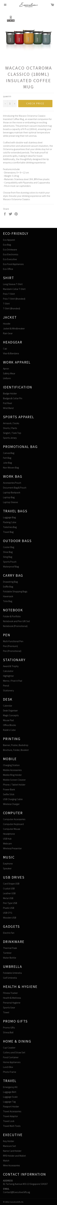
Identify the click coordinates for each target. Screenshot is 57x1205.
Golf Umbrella (10, 977)
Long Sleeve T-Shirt (13, 284)
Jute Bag (7, 462)
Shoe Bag (8, 552)
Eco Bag (7, 244)
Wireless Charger (11, 804)
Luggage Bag (9, 517)
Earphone (8, 863)
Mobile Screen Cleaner (14, 779)
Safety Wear (9, 373)
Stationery (8, 690)
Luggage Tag (9, 1101)
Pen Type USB (10, 903)
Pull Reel (7, 403)
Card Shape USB (11, 883)
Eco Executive (10, 259)
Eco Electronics (10, 254)
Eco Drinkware (10, 249)
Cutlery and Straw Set (14, 1052)
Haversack (8, 596)
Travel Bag (8, 532)
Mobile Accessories (12, 770)
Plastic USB (8, 908)
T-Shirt (6, 303)
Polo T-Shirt (9, 293)
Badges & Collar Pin (12, 398)
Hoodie (6, 323)
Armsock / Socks (11, 423)
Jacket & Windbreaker (14, 328)
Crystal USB (9, 888)
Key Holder (8, 1141)
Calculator (8, 671)
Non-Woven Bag (11, 467)
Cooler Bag (8, 547)
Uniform (7, 378)
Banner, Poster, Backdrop (15, 745)
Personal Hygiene (11, 1002)
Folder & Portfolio (12, 616)
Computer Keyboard (13, 824)
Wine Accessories (11, 1165)
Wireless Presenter (12, 848)
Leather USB (9, 893)
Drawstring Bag (10, 581)
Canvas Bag (8, 453)
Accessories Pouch (12, 482)
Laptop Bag (9, 497)
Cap (5, 348)
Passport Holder (11, 1106)
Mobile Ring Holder (12, 775)
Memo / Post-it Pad (12, 680)
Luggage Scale (10, 1096)
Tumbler (7, 952)
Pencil (6, 685)
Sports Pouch (9, 561)
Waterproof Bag (11, 566)
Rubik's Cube (9, 730)
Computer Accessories (14, 819)
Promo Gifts (9, 1027)
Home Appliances (11, 1062)
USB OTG (7, 912)
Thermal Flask (10, 948)
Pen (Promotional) (12, 651)
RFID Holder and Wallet (14, 1155)
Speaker (7, 868)
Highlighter (8, 676)
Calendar (7, 705)
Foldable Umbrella (12, 973)
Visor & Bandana (11, 353)
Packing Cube (9, 522)
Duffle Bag (8, 586)
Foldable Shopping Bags (15, 591)
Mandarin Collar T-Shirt (14, 289)
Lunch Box (8, 1067)
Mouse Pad (8, 720)
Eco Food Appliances (13, 264)
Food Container (11, 1057)
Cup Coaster (9, 1047)
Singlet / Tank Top (12, 433)
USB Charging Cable (13, 799)
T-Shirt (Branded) (11, 308)
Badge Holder (10, 393)
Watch (6, 1160)
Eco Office (8, 269)
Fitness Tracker (10, 993)
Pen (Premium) (10, 646)
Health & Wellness (12, 997)
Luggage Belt (9, 1092)
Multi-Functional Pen (13, 641)
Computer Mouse (11, 829)
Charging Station (11, 765)
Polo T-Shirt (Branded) (14, 298)
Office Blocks (9, 725)
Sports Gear (9, 1007)
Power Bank (9, 789)
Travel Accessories (12, 1111)
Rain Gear (8, 333)
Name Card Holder (12, 1150)
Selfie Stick (8, 794)
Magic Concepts (11, 715)
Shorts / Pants (10, 428)
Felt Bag (7, 457)
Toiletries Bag (10, 527)
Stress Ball (8, 1032)
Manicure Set (9, 1146)
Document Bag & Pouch (14, 487)
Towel (6, 1012)
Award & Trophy (11, 666)
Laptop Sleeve (10, 502)
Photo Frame (9, 1072)
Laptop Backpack (11, 492)
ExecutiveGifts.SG (16, 1202)
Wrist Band (8, 408)
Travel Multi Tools (11, 1126)
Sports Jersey (10, 437)
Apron (6, 368)
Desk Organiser (10, 710)
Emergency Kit (10, 1087)
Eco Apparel (9, 239)
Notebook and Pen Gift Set (16, 621)
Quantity (7, 96)
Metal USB (8, 898)
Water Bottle (9, 957)
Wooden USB (9, 917)
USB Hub (7, 838)
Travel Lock (8, 1121)
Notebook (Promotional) (15, 626)
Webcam (7, 843)
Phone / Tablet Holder (14, 784)
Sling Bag (7, 556)
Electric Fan (8, 932)
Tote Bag (7, 601)
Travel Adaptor (10, 1116)
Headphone (9, 833)
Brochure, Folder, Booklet (16, 750)
